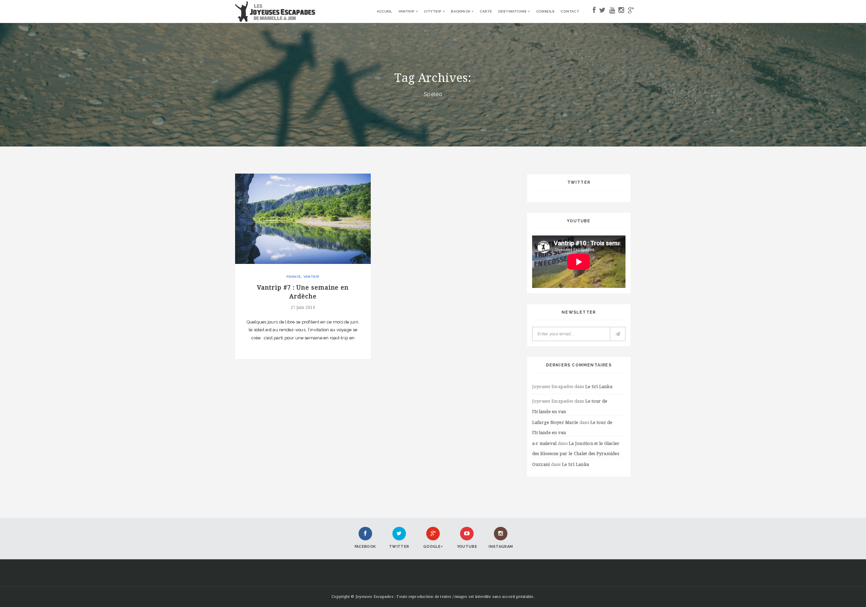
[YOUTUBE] (612, 11)
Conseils (545, 11)
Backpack (460, 11)
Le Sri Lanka (598, 386)
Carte (486, 11)
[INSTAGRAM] (621, 11)
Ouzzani (541, 464)
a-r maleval (544, 443)
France (294, 276)
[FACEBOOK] (594, 11)
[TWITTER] (602, 11)
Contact (570, 11)
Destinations (512, 11)
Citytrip (432, 11)
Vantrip (406, 11)
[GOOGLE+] (631, 11)
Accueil (384, 11)
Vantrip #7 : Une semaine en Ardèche (303, 291)
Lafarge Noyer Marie (555, 422)
